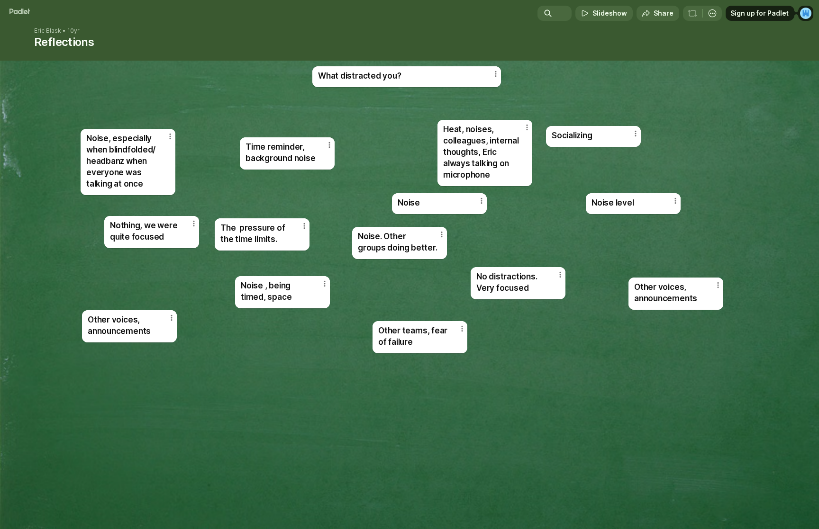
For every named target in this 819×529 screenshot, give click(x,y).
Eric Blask (47, 30)
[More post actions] (527, 127)
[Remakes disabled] (692, 13)
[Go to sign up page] (805, 13)
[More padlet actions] (712, 13)
